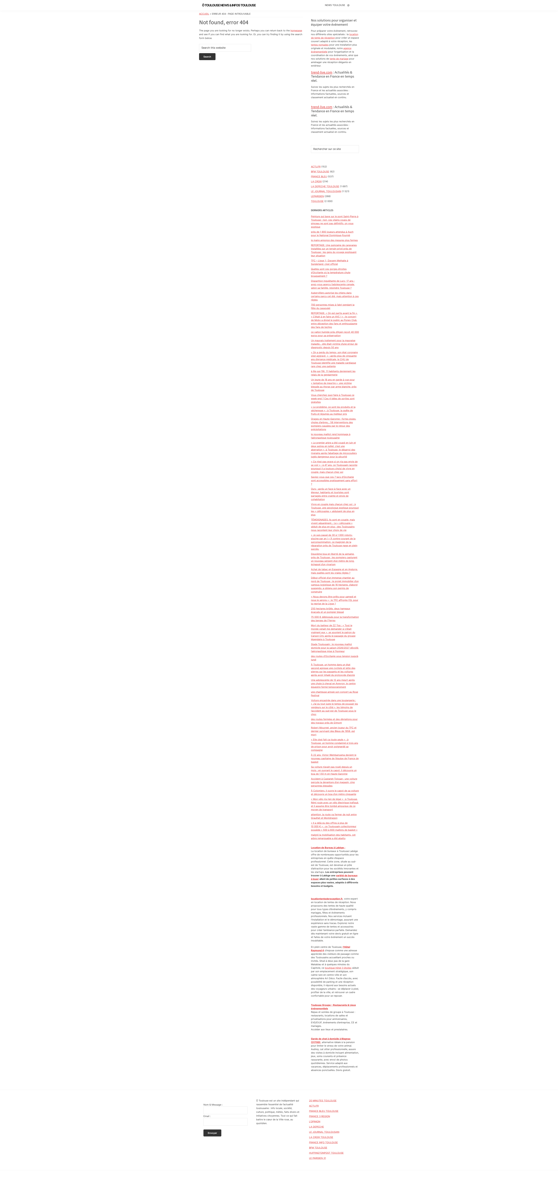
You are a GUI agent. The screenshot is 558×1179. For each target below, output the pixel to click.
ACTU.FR (316, 166)
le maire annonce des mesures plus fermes (334, 240)
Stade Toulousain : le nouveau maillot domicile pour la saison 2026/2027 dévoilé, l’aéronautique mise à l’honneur (335, 648)
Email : (207, 1116)
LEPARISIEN (317, 196)
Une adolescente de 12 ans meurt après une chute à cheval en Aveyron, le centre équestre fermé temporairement (333, 683)
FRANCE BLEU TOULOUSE (323, 1111)
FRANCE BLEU (319, 176)
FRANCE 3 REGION (319, 1116)
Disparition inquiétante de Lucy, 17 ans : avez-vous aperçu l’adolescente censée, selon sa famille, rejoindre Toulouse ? (333, 284)
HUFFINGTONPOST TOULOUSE (326, 1152)
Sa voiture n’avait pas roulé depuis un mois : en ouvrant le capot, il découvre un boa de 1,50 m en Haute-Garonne (334, 770)
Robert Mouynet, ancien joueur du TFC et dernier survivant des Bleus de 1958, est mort (333, 731)
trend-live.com (321, 72)
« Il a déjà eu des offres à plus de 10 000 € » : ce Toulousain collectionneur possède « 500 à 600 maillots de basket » (334, 826)
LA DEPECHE (316, 1126)
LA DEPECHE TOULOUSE (325, 186)
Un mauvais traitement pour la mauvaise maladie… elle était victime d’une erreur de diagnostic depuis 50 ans (334, 344)
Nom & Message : (213, 1104)
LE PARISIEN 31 (317, 1158)
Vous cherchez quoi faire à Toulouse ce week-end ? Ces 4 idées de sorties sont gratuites (333, 398)
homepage (296, 30)
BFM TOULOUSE (320, 171)
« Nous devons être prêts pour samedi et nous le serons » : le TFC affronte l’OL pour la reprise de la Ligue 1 (334, 600)
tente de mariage (339, 58)
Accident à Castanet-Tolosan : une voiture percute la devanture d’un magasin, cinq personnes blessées (334, 782)
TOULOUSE (317, 201)
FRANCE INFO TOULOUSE (323, 1142)
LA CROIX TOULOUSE (321, 1137)
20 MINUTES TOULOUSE (323, 1100)
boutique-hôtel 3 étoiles (338, 967)
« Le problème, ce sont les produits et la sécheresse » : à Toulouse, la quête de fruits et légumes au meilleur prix (333, 410)
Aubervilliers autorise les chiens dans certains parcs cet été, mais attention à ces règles (335, 296)
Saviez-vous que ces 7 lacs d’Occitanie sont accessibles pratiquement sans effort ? (334, 480)
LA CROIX (316, 181)
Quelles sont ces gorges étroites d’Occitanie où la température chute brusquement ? (330, 272)
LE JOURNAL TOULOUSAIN (326, 191)
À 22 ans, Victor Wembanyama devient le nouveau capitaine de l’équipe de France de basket (335, 758)
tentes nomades (320, 44)
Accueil (204, 13)
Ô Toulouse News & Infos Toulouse (229, 5)
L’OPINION (314, 1121)
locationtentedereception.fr (327, 898)
